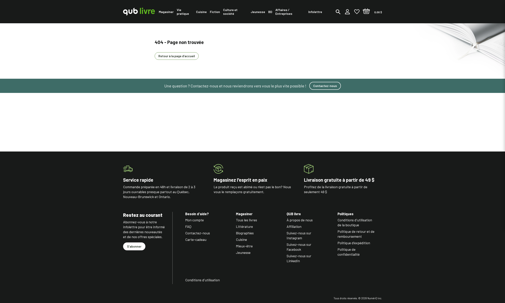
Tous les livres (246, 220)
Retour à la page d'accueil (176, 56)
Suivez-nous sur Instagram (299, 235)
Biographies (245, 233)
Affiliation (294, 226)
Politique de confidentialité (349, 251)
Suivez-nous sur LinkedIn (299, 258)
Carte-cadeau (195, 239)
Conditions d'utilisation (202, 280)
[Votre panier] (366, 11)
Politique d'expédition (354, 243)
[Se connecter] (347, 11)
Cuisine (241, 239)
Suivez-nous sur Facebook (299, 247)
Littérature (244, 226)
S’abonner (134, 246)
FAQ (188, 226)
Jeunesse (243, 252)
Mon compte (194, 220)
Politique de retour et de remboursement (356, 233)
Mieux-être (244, 246)
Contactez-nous (325, 86)
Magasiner (244, 214)
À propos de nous (300, 220)
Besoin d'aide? (197, 214)
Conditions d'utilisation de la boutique (355, 222)
